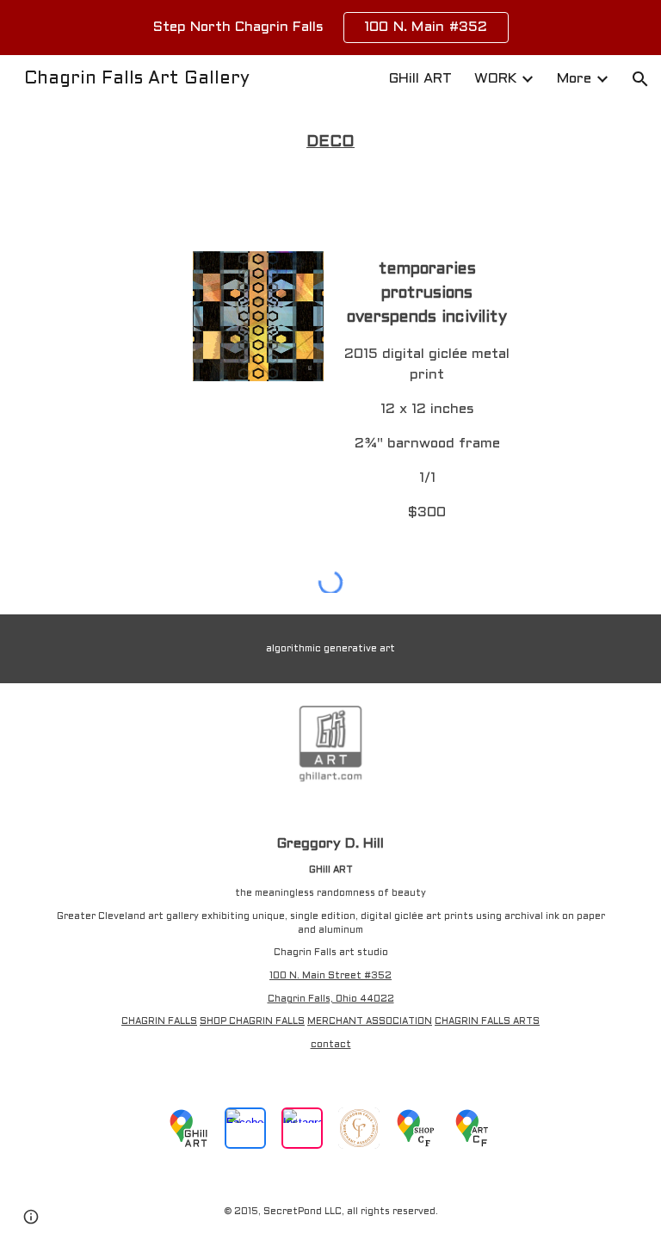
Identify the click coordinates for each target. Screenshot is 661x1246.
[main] (330, 143)
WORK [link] (495, 78)
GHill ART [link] (420, 78)
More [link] (574, 78)
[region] (330, 27)
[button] (640, 79)
